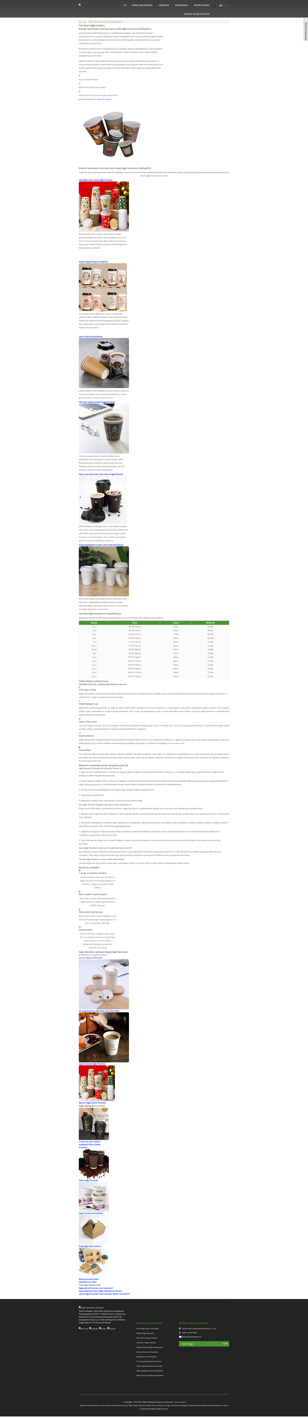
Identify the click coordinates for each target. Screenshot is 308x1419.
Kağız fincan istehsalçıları (90, 1405)
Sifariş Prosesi (201, 5)
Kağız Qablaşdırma (142, 5)
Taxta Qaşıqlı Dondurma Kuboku (148, 1361)
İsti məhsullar (168, 1402)
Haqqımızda (181, 5)
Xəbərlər (164, 5)
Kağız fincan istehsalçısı (155, 1405)
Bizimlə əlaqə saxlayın (196, 14)
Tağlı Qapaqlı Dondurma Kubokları (149, 1371)
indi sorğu (187, 1343)
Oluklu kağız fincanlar (145, 1333)
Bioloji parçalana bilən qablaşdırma (150, 1375)
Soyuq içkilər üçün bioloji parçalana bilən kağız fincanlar (123, 1405)
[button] (95, 99)
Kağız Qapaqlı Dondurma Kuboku (149, 1366)
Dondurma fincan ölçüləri (146, 1357)
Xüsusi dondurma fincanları (147, 1352)
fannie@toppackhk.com (191, 1337)
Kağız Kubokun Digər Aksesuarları (149, 1347)
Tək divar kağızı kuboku (105, 22)
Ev (125, 5)
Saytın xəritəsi (180, 1402)
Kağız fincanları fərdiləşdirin (177, 1405)
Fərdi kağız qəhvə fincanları (147, 1329)
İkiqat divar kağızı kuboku (146, 1338)
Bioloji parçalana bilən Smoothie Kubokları (205, 1405)
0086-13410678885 (189, 1333)
